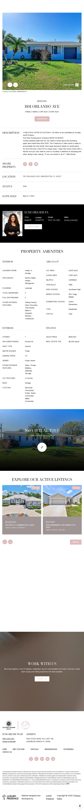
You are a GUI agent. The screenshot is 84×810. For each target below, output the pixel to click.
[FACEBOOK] (31, 759)
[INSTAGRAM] (36, 759)
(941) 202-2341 (8, 739)
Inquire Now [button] (42, 119)
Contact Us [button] (42, 679)
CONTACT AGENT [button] (33, 227)
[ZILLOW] (53, 759)
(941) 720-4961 (54, 220)
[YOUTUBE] (47, 759)
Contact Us (7, 752)
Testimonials (68, 749)
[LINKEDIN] (42, 759)
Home (4, 749)
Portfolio (35, 749)
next (15, 84)
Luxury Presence (50, 797)
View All (75, 542)
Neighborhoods (51, 749)
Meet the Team (18, 749)
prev (10, 84)
